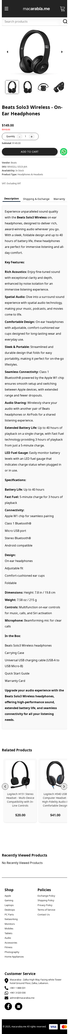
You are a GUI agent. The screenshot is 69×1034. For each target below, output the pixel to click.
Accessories (11, 942)
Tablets (8, 933)
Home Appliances (14, 956)
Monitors (10, 924)
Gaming (9, 900)
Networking (11, 919)
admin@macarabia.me (22, 997)
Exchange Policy (46, 895)
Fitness (8, 947)
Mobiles (9, 928)
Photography (12, 952)
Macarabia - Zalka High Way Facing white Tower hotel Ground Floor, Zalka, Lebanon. (35, 981)
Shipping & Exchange (36, 199)
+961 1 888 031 (18, 987)
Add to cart (30, 151)
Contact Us (44, 914)
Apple (8, 895)
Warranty (59, 199)
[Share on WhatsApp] (63, 151)
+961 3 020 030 (18, 992)
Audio (8, 937)
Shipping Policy (46, 900)
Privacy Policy (45, 905)
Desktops (10, 909)
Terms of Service (46, 909)
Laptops (9, 905)
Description (11, 198)
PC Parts (9, 914)
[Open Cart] (62, 8)
